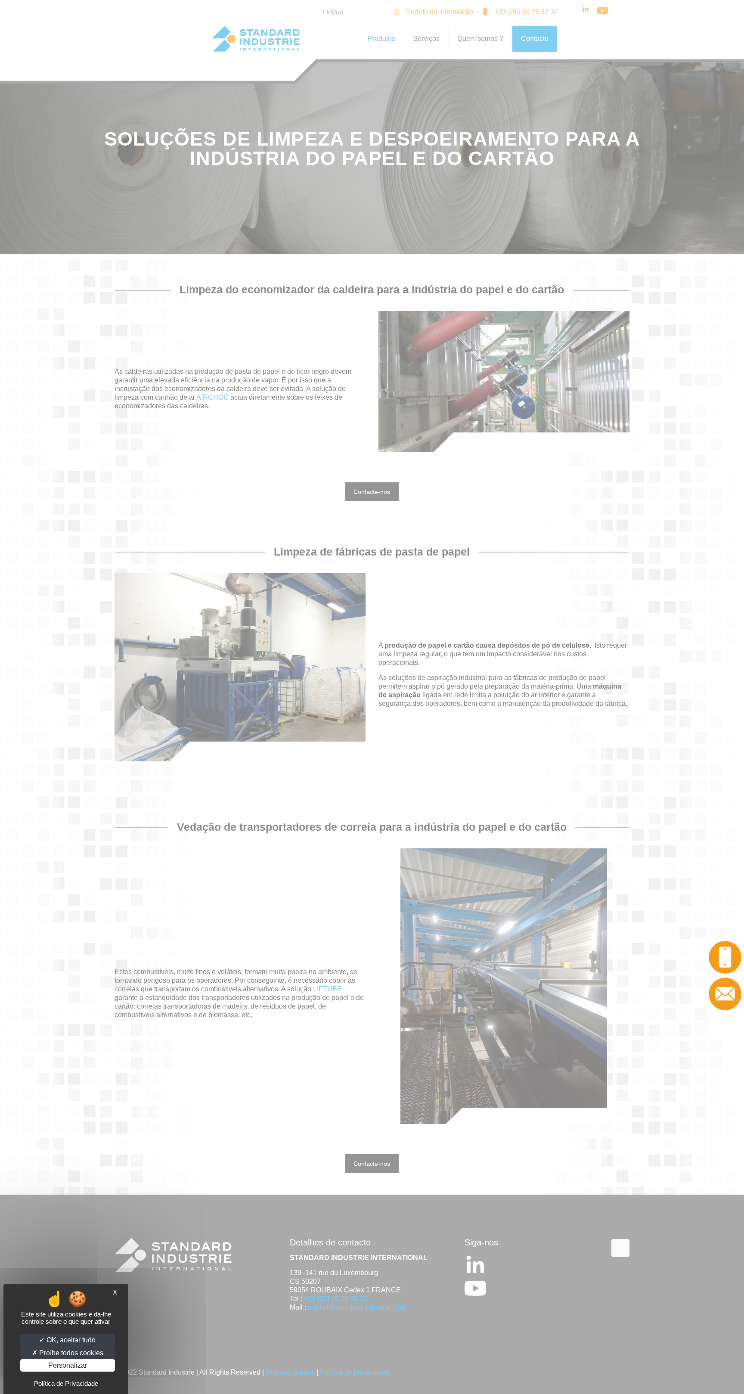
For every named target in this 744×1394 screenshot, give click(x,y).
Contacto (725, 994)
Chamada (725, 957)
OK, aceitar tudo (70, 1340)
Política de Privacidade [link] (66, 1383)
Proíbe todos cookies (70, 1353)
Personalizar (67, 1365)
